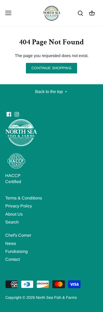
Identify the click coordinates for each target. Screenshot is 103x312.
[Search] (80, 13)
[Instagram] (17, 114)
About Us (14, 214)
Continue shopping (51, 68)
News (10, 243)
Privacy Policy (18, 206)
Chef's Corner (18, 235)
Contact (12, 259)
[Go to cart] (92, 13)
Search (12, 222)
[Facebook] (9, 114)
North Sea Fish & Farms (56, 297)
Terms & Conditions (23, 198)
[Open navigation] (8, 13)
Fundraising (16, 251)
